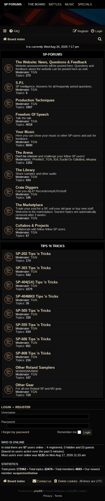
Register (22, 407)
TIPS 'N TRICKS (53, 246)
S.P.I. (20, 83)
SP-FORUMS (52, 54)
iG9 (56, 159)
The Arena (24, 153)
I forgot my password (15, 432)
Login (6, 407)
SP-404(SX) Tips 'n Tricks (37, 282)
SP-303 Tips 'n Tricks (33, 268)
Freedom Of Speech (32, 114)
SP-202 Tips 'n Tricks (33, 254)
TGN (34, 72)
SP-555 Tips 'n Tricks (33, 325)
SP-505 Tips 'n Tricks (33, 311)
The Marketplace (29, 205)
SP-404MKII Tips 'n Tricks (37, 296)
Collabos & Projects (32, 226)
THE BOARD (36, 4)
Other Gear (25, 385)
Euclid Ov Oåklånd (72, 159)
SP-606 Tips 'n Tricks (33, 339)
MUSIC (69, 4)
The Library (25, 170)
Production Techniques (35, 100)
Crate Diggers (27, 187)
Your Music (25, 132)
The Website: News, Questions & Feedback (51, 62)
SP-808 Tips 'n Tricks (33, 353)
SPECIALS (85, 4)
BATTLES (55, 4)
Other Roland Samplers (35, 367)
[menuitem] (14, 31)
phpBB (38, 490)
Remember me (67, 432)
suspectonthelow (25, 473)
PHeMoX (38, 159)
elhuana (91, 159)
